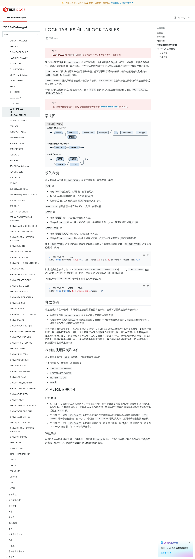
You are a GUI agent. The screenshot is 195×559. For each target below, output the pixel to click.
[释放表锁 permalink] (61, 302)
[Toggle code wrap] (144, 255)
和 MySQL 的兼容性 (166, 49)
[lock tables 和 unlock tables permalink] (121, 29)
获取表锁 (161, 37)
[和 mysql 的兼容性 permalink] (78, 389)
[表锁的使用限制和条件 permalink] (81, 350)
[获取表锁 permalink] (61, 173)
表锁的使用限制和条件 (167, 45)
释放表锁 (161, 41)
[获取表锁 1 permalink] (59, 398)
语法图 (160, 33)
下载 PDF (53, 38)
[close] (189, 543)
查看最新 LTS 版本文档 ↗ (122, 3)
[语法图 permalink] (57, 116)
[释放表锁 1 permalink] (59, 433)
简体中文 (182, 17)
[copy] (148, 255)
